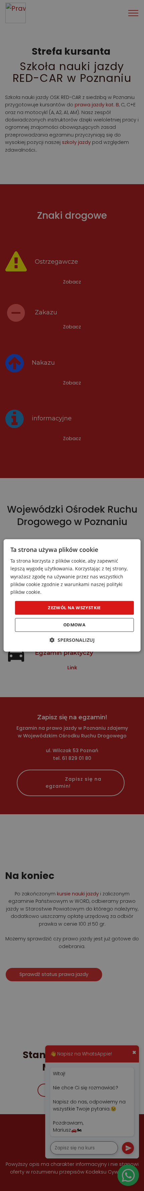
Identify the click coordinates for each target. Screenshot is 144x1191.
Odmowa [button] (74, 625)
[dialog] (72, 595)
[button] (72, 640)
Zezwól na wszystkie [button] (74, 608)
